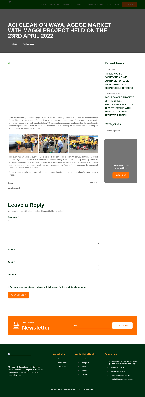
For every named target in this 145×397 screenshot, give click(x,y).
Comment (13, 217)
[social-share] (87, 187)
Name (11, 249)
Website (12, 274)
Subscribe (124, 325)
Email (11, 262)
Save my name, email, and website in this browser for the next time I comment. (48, 287)
